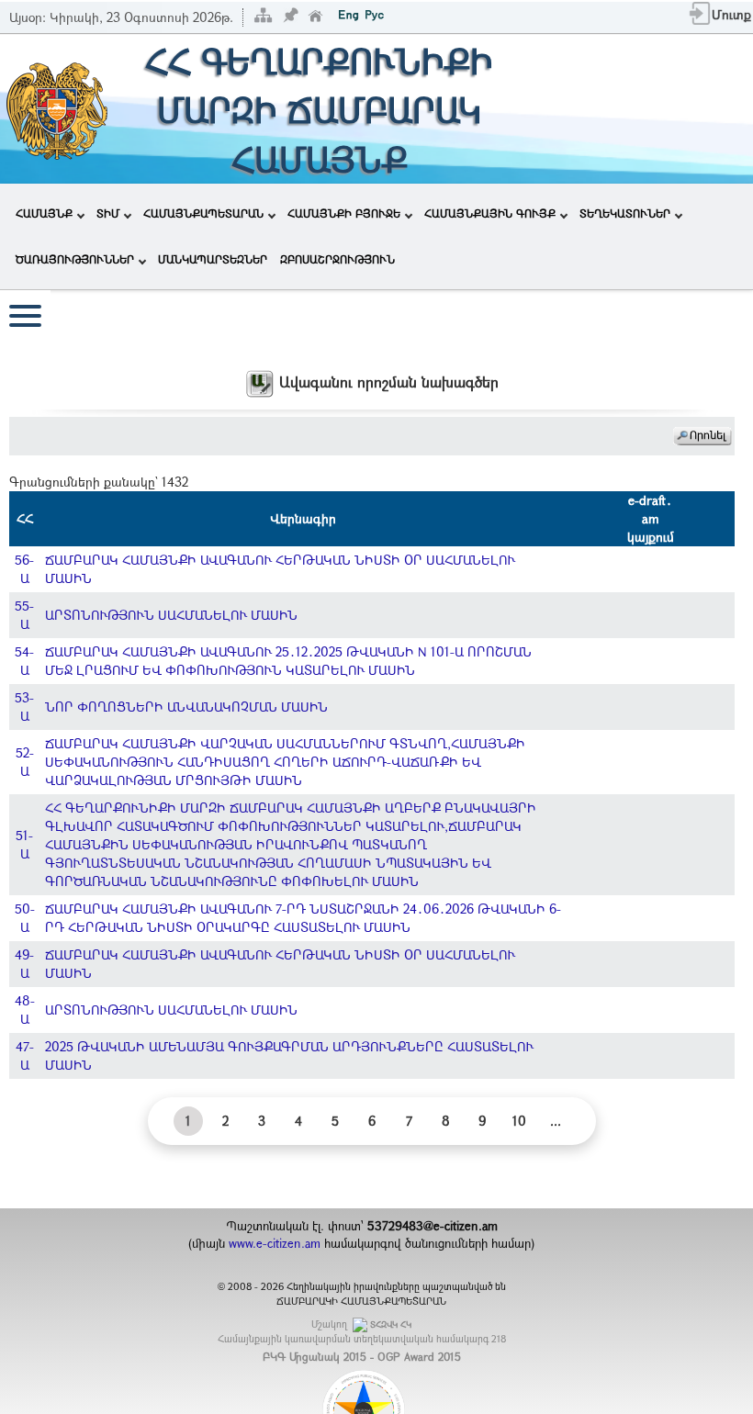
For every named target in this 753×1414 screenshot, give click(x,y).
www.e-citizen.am (274, 1243)
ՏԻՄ (107, 213)
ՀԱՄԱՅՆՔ (44, 213)
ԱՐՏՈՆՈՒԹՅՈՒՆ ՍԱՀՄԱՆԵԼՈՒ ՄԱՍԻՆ (171, 614)
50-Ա (25, 918)
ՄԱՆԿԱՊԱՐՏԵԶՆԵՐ (212, 259)
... (555, 1120)
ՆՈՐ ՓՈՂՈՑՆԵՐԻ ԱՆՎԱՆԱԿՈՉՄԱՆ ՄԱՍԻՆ (186, 706)
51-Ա (24, 844)
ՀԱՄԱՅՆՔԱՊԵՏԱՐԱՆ (203, 213)
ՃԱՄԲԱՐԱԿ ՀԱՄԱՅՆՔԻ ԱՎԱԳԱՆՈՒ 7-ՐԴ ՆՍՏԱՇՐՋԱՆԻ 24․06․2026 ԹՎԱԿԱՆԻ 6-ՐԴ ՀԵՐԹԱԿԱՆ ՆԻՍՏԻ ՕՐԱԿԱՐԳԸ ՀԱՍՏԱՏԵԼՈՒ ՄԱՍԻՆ (303, 918)
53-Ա (24, 706)
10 (519, 1120)
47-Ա (25, 1055)
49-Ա (24, 964)
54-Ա (24, 661)
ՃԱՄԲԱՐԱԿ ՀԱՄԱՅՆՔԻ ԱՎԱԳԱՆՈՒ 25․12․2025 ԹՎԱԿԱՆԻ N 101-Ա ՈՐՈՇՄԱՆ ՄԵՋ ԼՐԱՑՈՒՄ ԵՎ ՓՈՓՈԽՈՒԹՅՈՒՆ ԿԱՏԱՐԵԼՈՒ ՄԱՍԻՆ (288, 661)
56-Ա (24, 569)
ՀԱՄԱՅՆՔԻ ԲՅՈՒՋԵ (343, 213)
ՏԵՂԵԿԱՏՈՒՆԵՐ (624, 213)
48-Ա (25, 1009)
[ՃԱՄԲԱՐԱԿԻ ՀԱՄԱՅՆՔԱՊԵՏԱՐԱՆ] (55, 107)
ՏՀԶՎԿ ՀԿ (390, 1324)
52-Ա (25, 762)
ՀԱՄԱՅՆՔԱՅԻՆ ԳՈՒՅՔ (490, 213)
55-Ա (24, 615)
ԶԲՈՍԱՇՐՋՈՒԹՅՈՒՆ (337, 259)
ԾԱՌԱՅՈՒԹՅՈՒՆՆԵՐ (75, 259)
